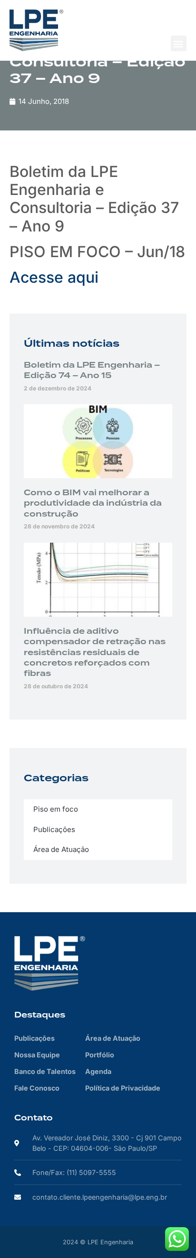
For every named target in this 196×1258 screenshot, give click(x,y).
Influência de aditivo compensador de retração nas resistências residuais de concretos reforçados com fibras (95, 652)
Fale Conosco (36, 1088)
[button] (178, 43)
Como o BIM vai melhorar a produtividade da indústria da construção (93, 503)
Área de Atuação (61, 849)
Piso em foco (55, 809)
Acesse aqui (54, 277)
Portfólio (99, 1055)
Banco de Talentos (45, 1071)
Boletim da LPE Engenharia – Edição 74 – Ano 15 (92, 370)
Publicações (54, 829)
